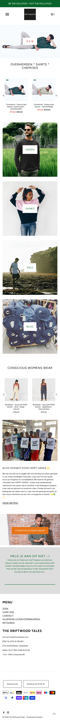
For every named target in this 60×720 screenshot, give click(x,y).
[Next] (56, 95)
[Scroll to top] (54, 714)
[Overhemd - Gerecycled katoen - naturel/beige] (43, 89)
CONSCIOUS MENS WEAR (30, 530)
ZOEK (5, 608)
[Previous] (4, 95)
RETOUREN (8, 623)
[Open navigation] (7, 14)
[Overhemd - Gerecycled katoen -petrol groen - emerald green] (16, 89)
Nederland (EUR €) (36, 684)
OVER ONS (8, 612)
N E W (30, 41)
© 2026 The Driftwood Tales (13, 717)
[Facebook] (3, 713)
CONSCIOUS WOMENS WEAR (30, 368)
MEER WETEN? (10, 503)
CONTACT (8, 615)
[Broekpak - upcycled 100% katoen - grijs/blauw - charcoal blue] (43, 389)
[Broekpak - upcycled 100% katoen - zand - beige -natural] (16, 389)
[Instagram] (7, 713)
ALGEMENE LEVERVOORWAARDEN (21, 619)
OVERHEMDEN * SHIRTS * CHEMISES (30, 66)
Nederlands (12, 684)
